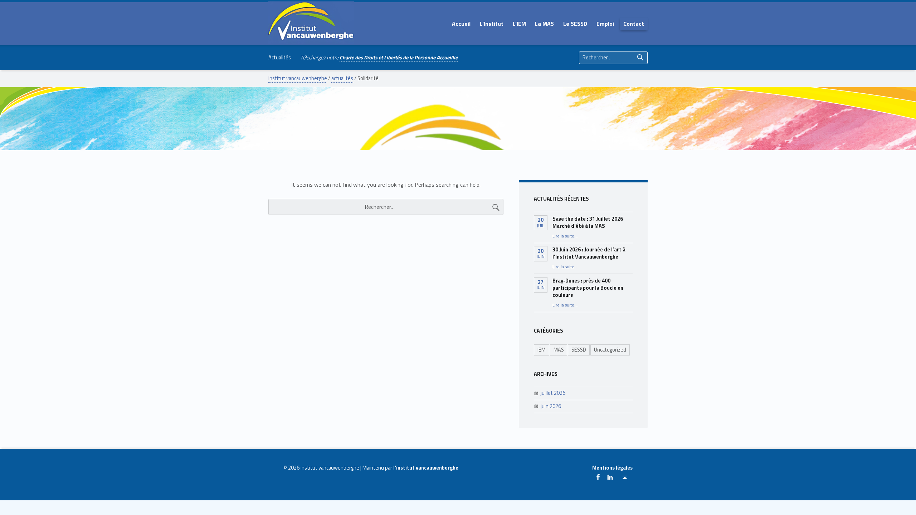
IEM (541, 350)
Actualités (279, 58)
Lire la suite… (565, 236)
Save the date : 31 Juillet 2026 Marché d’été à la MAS (587, 222)
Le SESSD (575, 23)
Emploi (605, 23)
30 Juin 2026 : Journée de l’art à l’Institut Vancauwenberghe (588, 253)
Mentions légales (612, 468)
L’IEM (519, 23)
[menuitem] (461, 23)
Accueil (461, 23)
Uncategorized (610, 350)
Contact (633, 23)
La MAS (544, 23)
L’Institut (491, 23)
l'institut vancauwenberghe (425, 468)
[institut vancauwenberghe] (311, 22)
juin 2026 (551, 406)
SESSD (578, 350)
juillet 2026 (553, 393)
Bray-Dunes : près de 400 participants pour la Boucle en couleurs (587, 288)
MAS (559, 350)
